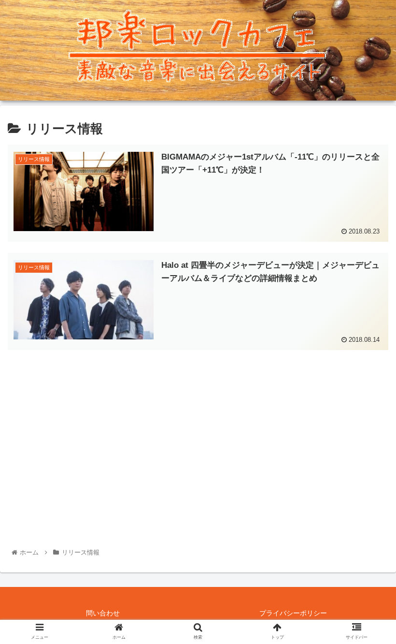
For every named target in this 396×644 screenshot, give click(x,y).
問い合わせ (103, 613)
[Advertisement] (198, 429)
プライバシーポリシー (293, 613)
